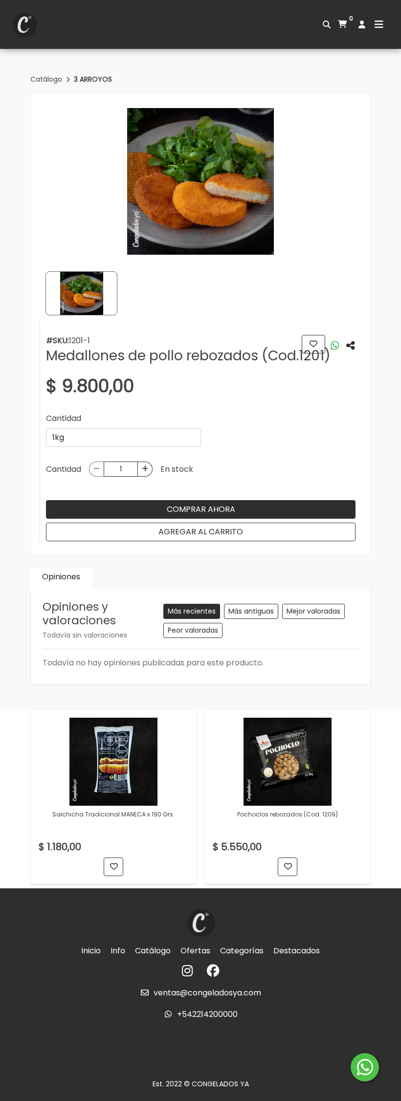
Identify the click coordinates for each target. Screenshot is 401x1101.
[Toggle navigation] (379, 24)
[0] (342, 24)
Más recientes (192, 611)
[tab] (61, 578)
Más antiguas (251, 611)
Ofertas (195, 950)
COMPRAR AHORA (201, 509)
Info (118, 950)
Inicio (91, 950)
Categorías (242, 950)
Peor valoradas (193, 630)
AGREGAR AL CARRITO (200, 531)
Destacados (296, 950)
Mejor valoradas (313, 611)
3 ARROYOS (93, 79)
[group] (200, 181)
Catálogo (47, 79)
